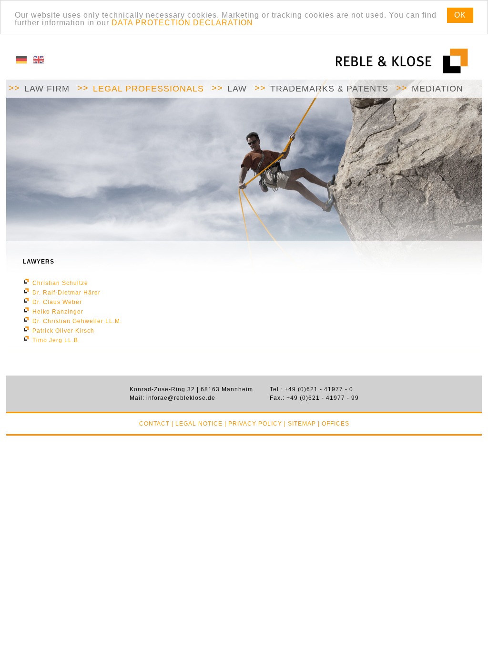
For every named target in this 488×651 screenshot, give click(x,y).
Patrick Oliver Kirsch (63, 330)
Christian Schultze (60, 283)
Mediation (437, 88)
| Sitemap (300, 423)
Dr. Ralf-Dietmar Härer (66, 292)
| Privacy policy (253, 423)
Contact (154, 423)
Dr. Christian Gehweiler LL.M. (77, 321)
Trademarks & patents (329, 88)
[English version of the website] (38, 62)
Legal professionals (148, 88)
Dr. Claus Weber (57, 302)
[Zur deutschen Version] (21, 62)
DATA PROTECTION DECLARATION (182, 23)
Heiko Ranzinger (57, 311)
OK (460, 15)
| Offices (333, 423)
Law (237, 88)
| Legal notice (197, 423)
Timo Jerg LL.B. (56, 340)
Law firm (47, 88)
